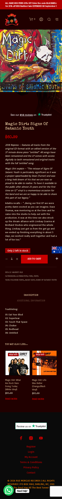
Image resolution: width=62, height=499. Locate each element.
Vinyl (36, 276)
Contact (31, 472)
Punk (31, 276)
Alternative (22, 276)
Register (31, 446)
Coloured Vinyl (17, 280)
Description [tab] (31, 295)
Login (31, 451)
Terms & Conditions (31, 462)
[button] (32, 19)
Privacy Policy (31, 467)
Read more (11, 399)
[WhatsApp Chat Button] (8, 490)
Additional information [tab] (31, 301)
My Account (31, 457)
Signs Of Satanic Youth (46, 280)
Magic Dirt (30, 280)
